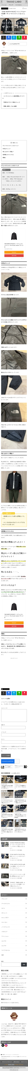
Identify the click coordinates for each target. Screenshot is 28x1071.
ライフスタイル (6, 950)
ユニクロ (4, 941)
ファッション (5, 936)
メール (3, 732)
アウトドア (4, 899)
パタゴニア (4, 931)
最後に (4, 157)
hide (16, 142)
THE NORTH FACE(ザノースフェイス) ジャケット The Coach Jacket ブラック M (13, 245)
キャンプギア (5, 917)
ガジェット (4, 913)
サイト (3, 739)
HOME (3, 1054)
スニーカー (4, 922)
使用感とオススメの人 (8, 154)
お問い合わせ (16, 1061)
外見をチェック (6, 148)
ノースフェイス (5, 8)
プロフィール (24, 1061)
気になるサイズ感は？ (8, 151)
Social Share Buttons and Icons (10, 1067)
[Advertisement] (14, 125)
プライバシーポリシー (7, 1061)
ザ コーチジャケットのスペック (11, 145)
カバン (3, 908)
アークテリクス (6, 903)
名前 (3, 724)
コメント (4, 708)
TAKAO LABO (14, 2)
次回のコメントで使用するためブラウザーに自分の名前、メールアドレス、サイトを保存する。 (13, 748)
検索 (2, 961)
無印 (3, 955)
